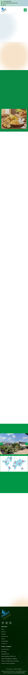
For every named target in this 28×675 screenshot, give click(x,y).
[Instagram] (5, 5)
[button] (25, 10)
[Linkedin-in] (3, 5)
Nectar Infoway (21, 672)
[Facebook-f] (1, 5)
